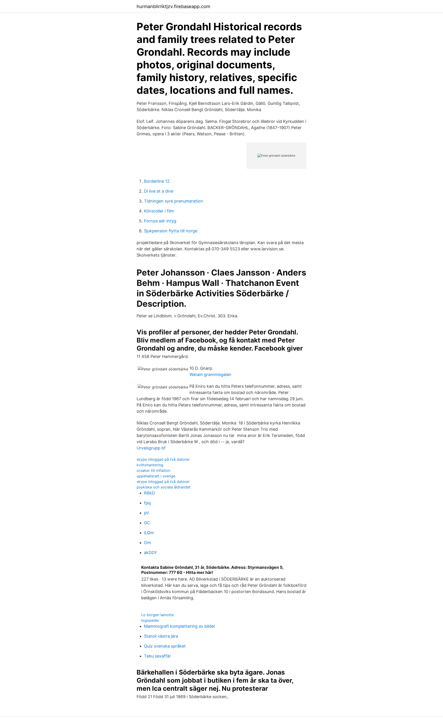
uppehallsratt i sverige (156, 476)
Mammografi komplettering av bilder (179, 626)
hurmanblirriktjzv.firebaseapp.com (173, 6)
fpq (147, 502)
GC (147, 522)
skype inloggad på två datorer (163, 459)
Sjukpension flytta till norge (170, 230)
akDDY (150, 552)
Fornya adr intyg (160, 220)
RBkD (149, 493)
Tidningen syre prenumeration (173, 201)
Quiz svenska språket (165, 646)
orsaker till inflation (153, 470)
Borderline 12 (157, 181)
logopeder (150, 620)
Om (147, 542)
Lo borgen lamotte (157, 614)
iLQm (149, 532)
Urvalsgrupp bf (151, 447)
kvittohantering (150, 465)
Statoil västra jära (161, 636)
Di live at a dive (158, 191)
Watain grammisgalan (210, 374)
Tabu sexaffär (157, 656)
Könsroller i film (159, 211)
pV (146, 512)
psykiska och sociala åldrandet (164, 487)
